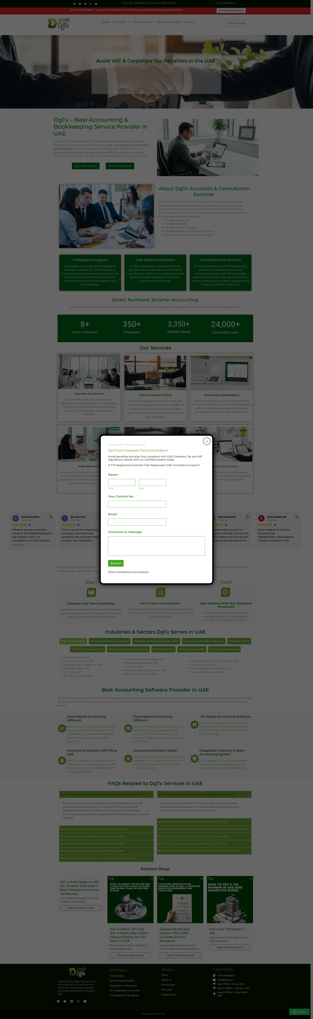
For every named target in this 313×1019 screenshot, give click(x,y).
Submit (116, 563)
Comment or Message (125, 532)
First (111, 488)
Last (141, 488)
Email (113, 514)
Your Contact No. (121, 496)
